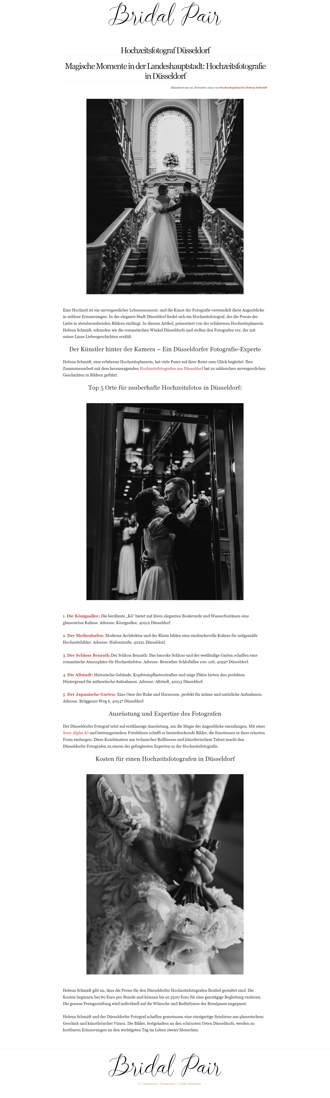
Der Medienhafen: (85, 635)
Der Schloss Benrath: (89, 655)
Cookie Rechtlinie (189, 1083)
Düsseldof (174, 1091)
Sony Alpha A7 (76, 732)
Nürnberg (156, 1091)
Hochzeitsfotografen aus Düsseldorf (171, 368)
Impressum (150, 1083)
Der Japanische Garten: (91, 694)
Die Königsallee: (83, 616)
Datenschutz (168, 1083)
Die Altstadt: (80, 674)
